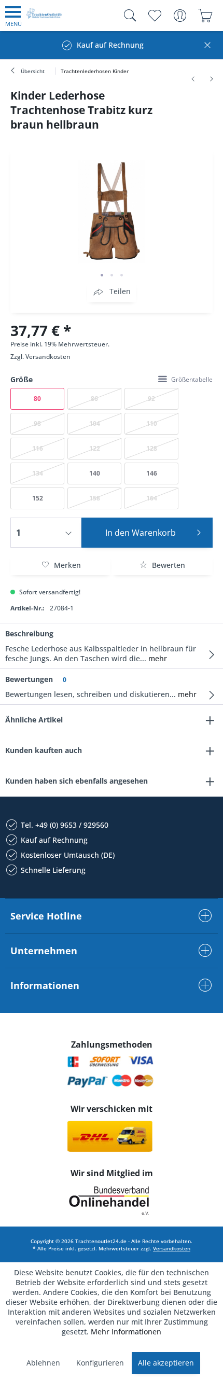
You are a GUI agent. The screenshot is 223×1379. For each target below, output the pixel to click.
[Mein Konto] (179, 15)
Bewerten (167, 565)
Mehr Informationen (126, 1331)
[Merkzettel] (154, 15)
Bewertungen (29, 679)
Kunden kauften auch (43, 750)
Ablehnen (43, 1363)
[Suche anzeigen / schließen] (127, 15)
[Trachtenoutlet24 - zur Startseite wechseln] (44, 17)
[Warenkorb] (205, 15)
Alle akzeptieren (166, 1363)
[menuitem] (13, 15)
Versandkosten (48, 356)
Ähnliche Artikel (34, 720)
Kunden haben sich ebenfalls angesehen (76, 781)
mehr (156, 658)
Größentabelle (192, 379)
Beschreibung (29, 633)
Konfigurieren (100, 1363)
